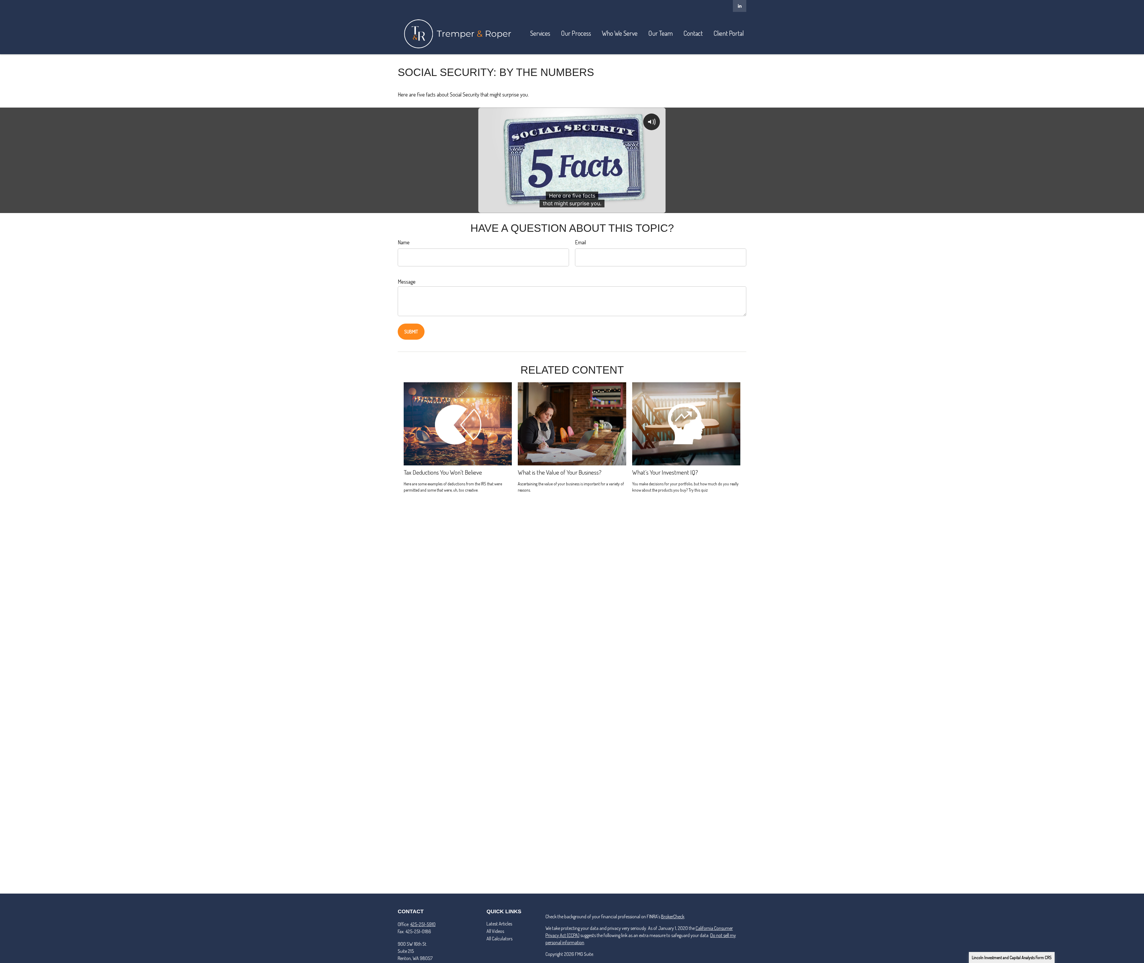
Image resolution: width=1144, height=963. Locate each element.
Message (407, 281)
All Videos (495, 931)
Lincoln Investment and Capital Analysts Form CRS (1012, 957)
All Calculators (499, 939)
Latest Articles (499, 924)
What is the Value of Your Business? (559, 472)
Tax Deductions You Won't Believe (443, 472)
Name (404, 242)
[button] (540, 33)
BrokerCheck (672, 916)
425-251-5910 (423, 924)
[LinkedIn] (739, 6)
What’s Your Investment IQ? (665, 472)
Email (580, 242)
